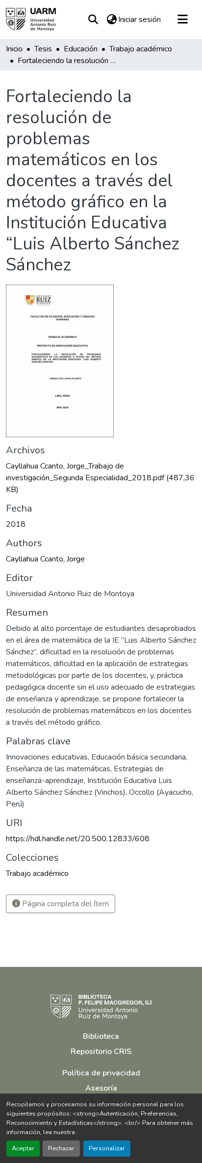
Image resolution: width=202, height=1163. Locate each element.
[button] (31, 19)
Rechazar (61, 1148)
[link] (101, 477)
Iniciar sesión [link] (139, 19)
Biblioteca (101, 1036)
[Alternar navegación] (182, 19)
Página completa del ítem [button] (64, 903)
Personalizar (107, 1148)
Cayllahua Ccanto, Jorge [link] (45, 559)
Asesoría (101, 1088)
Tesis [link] (43, 49)
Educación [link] (81, 49)
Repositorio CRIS (101, 1051)
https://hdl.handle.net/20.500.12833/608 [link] (78, 838)
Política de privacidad (101, 1073)
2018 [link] (15, 524)
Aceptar (23, 1148)
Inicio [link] (14, 49)
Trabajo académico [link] (140, 49)
